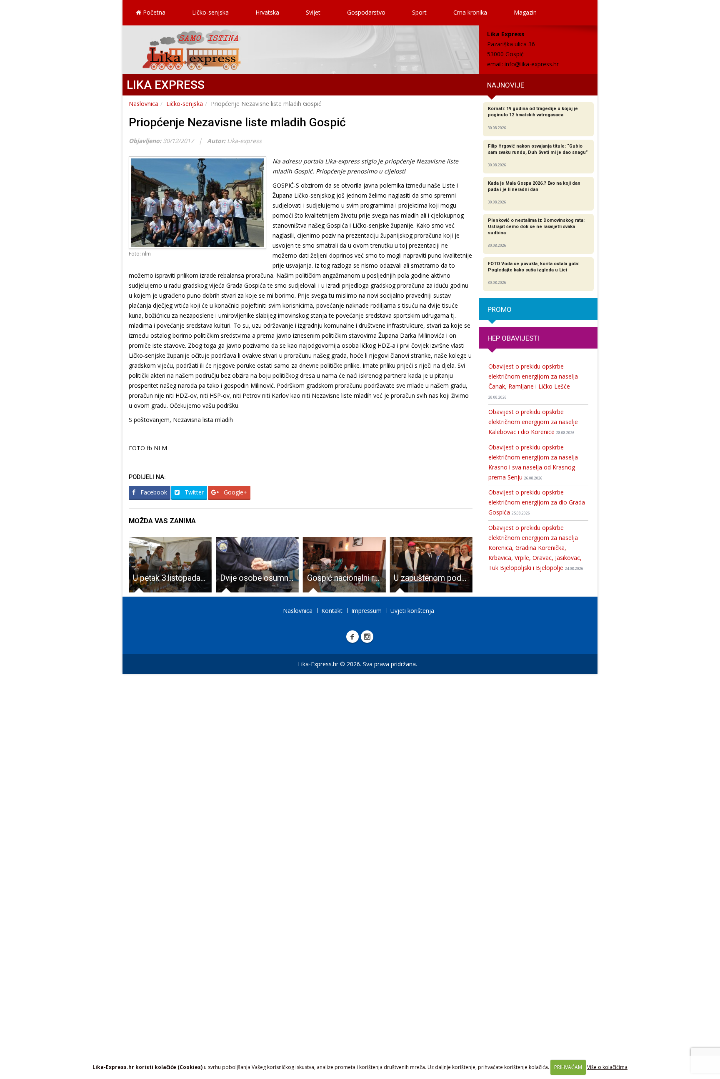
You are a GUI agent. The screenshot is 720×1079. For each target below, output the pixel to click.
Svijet (313, 12)
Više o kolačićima (607, 1067)
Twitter (193, 492)
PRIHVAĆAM (568, 1067)
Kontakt (331, 611)
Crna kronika (470, 12)
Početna (153, 12)
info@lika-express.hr (532, 64)
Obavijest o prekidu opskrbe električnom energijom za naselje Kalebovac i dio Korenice (533, 422)
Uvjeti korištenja (412, 611)
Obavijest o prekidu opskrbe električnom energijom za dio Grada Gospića (536, 502)
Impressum (366, 611)
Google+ (234, 492)
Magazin (525, 12)
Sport (419, 12)
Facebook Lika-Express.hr (352, 636)
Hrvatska (267, 12)
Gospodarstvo (366, 12)
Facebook (153, 492)
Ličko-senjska (210, 12)
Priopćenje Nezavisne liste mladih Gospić (237, 122)
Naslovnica (143, 104)
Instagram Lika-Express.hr (367, 636)
